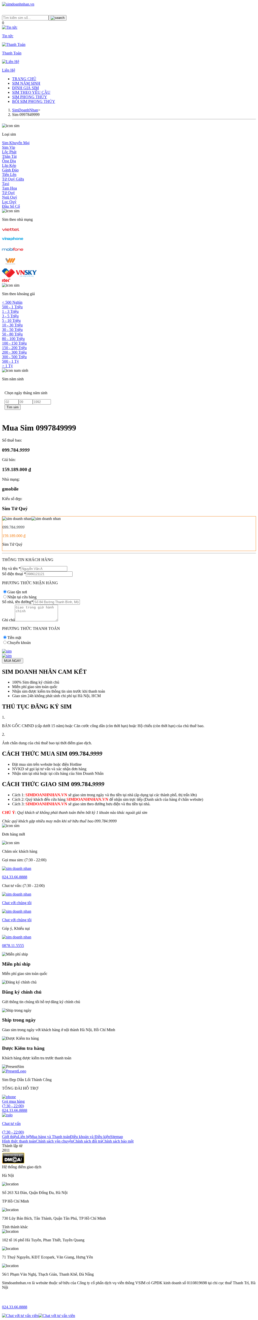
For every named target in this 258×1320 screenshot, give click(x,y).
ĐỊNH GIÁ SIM (25, 88)
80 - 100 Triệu (13, 338)
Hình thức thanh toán (19, 1141)
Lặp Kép (9, 165)
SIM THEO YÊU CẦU (31, 92)
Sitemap (116, 1136)
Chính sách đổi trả (87, 1141)
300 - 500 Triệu (14, 357)
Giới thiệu (10, 1136)
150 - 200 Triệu (14, 348)
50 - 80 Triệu (12, 334)
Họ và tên (11, 568)
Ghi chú (8, 620)
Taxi (5, 183)
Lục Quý (9, 202)
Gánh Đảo (10, 170)
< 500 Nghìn (12, 302)
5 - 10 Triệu (11, 320)
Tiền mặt (14, 637)
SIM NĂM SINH (26, 83)
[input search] (58, 18)
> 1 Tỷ (7, 366)
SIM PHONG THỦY (29, 97)
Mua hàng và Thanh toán (50, 1136)
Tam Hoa (9, 188)
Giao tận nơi (17, 592)
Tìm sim (13, 407)
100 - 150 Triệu (14, 343)
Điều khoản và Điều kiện (90, 1136)
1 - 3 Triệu (10, 311)
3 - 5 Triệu (10, 316)
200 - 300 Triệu (14, 352)
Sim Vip (8, 147)
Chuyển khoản (19, 642)
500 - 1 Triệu (12, 307)
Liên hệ (24, 1136)
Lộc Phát (9, 152)
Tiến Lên (9, 174)
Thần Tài (9, 156)
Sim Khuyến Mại (15, 143)
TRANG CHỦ (24, 79)
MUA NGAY (12, 661)
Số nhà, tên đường (17, 602)
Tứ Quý (8, 193)
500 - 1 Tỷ (10, 361)
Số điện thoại (14, 574)
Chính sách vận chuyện (54, 1141)
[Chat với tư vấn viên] (20, 1315)
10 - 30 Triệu (12, 325)
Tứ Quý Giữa (13, 179)
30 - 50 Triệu (12, 329)
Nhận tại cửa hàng (22, 597)
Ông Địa (9, 161)
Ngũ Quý (9, 197)
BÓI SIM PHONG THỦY (33, 101)
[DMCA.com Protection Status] (13, 1162)
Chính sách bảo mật (118, 1141)
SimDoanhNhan (25, 110)
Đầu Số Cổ (11, 206)
